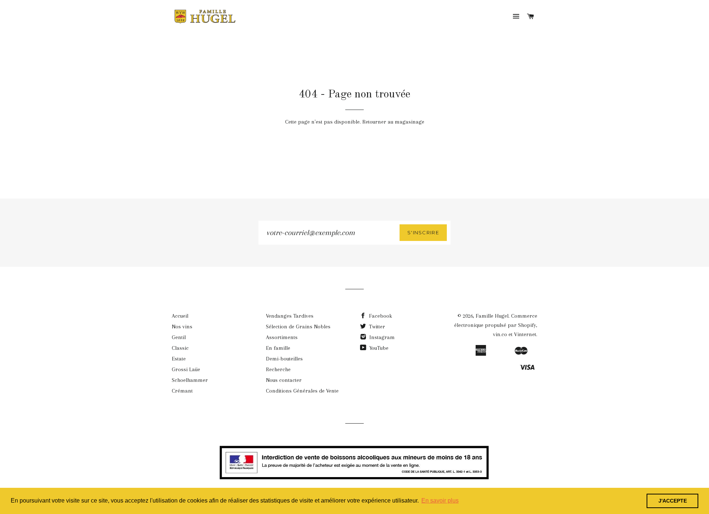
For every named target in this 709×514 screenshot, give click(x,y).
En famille (278, 348)
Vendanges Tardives (290, 316)
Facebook (379, 316)
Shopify (527, 325)
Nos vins (182, 326)
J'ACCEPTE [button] (672, 501)
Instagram (381, 337)
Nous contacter (284, 380)
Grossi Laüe (186, 369)
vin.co (500, 334)
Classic (180, 348)
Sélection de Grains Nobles (298, 326)
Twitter (376, 326)
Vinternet (525, 334)
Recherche (278, 369)
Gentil (179, 337)
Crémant (182, 390)
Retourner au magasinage (393, 121)
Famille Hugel (492, 316)
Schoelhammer (190, 380)
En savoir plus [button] (440, 500)
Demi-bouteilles (284, 358)
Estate (179, 358)
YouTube (378, 348)
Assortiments (282, 337)
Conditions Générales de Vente (302, 390)
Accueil (180, 316)
